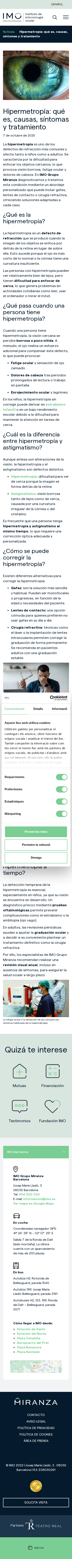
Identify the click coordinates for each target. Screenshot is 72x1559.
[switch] (61, 789)
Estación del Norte (31, 1333)
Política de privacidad (36, 1428)
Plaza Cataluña (28, 1338)
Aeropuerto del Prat (33, 1342)
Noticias (9, 31)
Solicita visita (36, 1502)
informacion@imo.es (39, 1199)
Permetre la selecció (36, 844)
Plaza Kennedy (28, 1352)
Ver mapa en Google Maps (33, 1203)
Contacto (36, 1415)
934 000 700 (29, 1194)
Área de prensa (36, 1440)
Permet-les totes (36, 831)
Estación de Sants (31, 1329)
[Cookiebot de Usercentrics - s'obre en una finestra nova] (50, 698)
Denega (36, 857)
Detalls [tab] (38, 708)
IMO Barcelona (17, 1152)
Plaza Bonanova (29, 1347)
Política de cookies (36, 1434)
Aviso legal (36, 1421)
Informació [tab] (59, 708)
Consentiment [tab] (14, 708)
